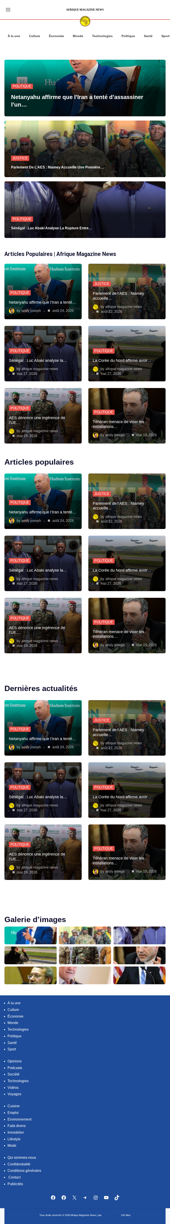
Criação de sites (111, 1215)
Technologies (102, 36)
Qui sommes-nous (22, 1157)
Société (13, 1074)
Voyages (14, 1094)
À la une (14, 36)
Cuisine (14, 1106)
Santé (148, 36)
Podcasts (15, 1068)
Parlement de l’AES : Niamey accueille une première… (57, 167)
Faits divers (17, 1126)
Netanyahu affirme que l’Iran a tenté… (42, 302)
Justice (20, 158)
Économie (56, 36)
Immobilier (16, 1132)
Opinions (15, 1061)
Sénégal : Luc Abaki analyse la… (38, 360)
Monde (78, 36)
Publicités (15, 1184)
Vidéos (13, 1087)
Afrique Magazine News (123, 307)
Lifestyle (14, 1139)
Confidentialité (19, 1164)
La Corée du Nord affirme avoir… (122, 360)
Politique (128, 36)
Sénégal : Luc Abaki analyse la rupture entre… (51, 228)
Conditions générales (24, 1171)
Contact (14, 1177)
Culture (34, 36)
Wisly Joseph (31, 311)
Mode (12, 1145)
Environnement (19, 1119)
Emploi (13, 1113)
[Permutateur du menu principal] (8, 9)
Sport (12, 1049)
